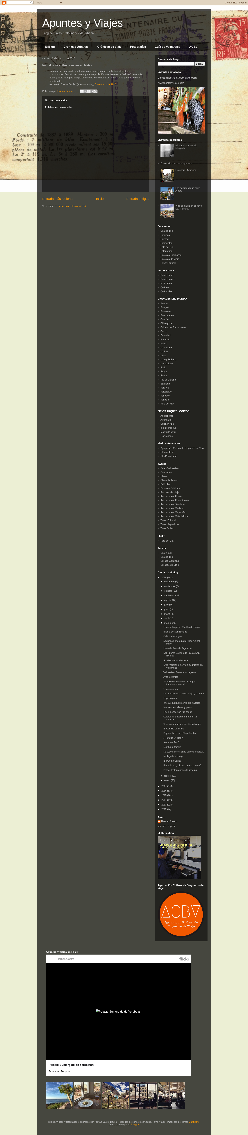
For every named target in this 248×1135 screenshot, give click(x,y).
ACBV (193, 46)
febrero (168, 775)
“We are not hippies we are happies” (182, 702)
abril (166, 618)
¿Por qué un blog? (173, 738)
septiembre (170, 595)
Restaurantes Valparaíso (173, 512)
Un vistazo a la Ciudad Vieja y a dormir (183, 693)
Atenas (164, 303)
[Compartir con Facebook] (92, 91)
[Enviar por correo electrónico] (82, 91)
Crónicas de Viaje (109, 46)
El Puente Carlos (172, 760)
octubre (168, 590)
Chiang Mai (166, 323)
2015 (164, 795)
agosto (168, 600)
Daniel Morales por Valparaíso (176, 163)
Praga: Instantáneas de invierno (180, 770)
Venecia (164, 399)
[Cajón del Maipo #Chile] (115, 1108)
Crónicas (165, 235)
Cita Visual (166, 553)
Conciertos (166, 472)
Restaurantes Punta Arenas (174, 500)
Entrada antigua (137, 199)
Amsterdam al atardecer (176, 660)
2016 (164, 790)
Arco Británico (170, 677)
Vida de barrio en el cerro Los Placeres (188, 207)
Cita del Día (166, 230)
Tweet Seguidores (169, 524)
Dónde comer (167, 279)
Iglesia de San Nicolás (175, 631)
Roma (163, 375)
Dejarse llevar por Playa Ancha (179, 733)
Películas (165, 484)
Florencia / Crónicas (185, 170)
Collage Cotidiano (169, 561)
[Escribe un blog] (85, 91)
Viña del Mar (167, 403)
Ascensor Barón (171, 742)
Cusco (163, 331)
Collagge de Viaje (169, 565)
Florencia (165, 339)
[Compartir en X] (89, 91)
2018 (164, 577)
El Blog (50, 46)
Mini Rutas (166, 283)
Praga (163, 371)
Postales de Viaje (169, 259)
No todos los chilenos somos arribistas (183, 751)
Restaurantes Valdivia (171, 508)
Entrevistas (166, 243)
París (163, 367)
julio (166, 604)
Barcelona (165, 311)
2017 (164, 786)
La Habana (166, 347)
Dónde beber (167, 275)
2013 (164, 804)
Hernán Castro (169, 821)
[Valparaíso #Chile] (59, 1108)
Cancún (164, 319)
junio (167, 609)
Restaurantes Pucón (171, 496)
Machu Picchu (168, 432)
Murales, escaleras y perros (178, 707)
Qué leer (164, 287)
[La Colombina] (87, 1108)
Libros (163, 476)
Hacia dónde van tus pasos (177, 712)
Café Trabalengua (172, 636)
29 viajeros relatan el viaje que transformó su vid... (179, 683)
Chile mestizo (170, 689)
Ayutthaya (165, 419)
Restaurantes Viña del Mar (174, 516)
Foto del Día (166, 247)
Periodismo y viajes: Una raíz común (182, 765)
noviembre (170, 586)
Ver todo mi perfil (166, 826)
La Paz (164, 351)
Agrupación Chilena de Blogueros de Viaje (182, 448)
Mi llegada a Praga (173, 756)
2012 (164, 809)
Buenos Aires (167, 315)
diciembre (169, 581)
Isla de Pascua (168, 427)
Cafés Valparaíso (169, 468)
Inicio (100, 199)
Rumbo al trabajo (172, 747)
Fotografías (138, 46)
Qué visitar (166, 291)
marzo (168, 623)
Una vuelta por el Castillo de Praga (181, 627)
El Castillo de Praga (173, 728)
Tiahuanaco (166, 436)
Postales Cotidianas (171, 255)
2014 (164, 800)
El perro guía (170, 698)
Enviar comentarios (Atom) (72, 206)
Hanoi (163, 343)
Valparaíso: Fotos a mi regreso (179, 672)
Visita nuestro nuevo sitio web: (177, 77)
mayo (167, 614)
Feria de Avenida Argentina (177, 648)
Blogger (135, 1124)
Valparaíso (166, 391)
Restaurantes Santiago (172, 504)
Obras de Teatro (168, 480)
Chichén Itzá (167, 423)
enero (167, 780)
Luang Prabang (168, 359)
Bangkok (165, 307)
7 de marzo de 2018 (105, 84)
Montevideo (166, 363)
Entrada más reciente (57, 199)
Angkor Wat (166, 415)
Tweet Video (166, 528)
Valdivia (164, 387)
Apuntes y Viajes (82, 23)
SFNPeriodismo (168, 456)
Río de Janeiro (168, 379)
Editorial (164, 239)
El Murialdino (167, 452)
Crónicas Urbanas (76, 46)
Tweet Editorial (168, 263)
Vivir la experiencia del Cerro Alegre (182, 724)
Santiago (165, 383)
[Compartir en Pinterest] (95, 91)
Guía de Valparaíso (167, 46)
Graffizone (194, 1121)
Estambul (165, 335)
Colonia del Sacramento (173, 327)
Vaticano (165, 395)
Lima (163, 355)
